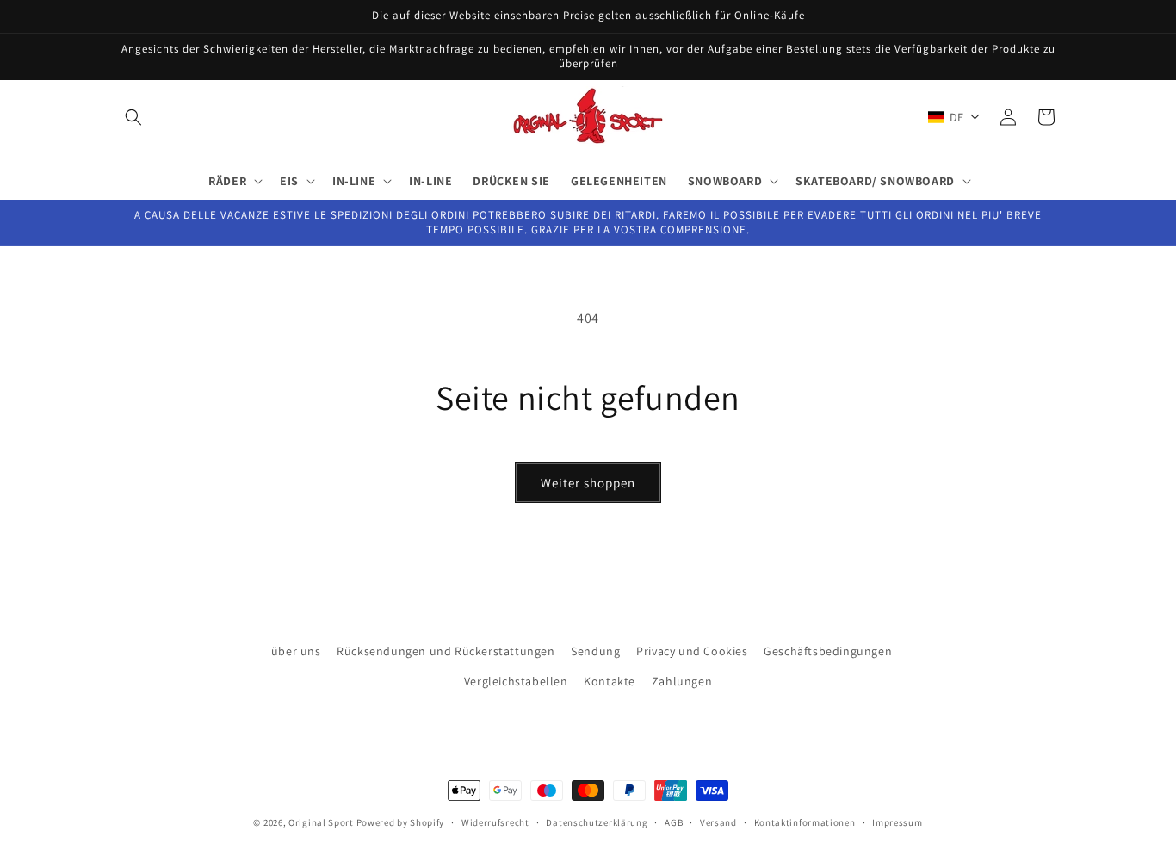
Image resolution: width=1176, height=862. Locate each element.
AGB (674, 821)
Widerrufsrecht (495, 821)
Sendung (595, 651)
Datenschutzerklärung (596, 821)
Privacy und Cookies (691, 651)
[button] (133, 117)
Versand (718, 821)
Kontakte (609, 681)
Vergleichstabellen (516, 681)
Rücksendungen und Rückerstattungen (445, 651)
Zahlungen (682, 681)
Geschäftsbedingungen (828, 651)
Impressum (897, 821)
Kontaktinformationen (805, 821)
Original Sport (321, 822)
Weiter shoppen (588, 482)
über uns (296, 651)
